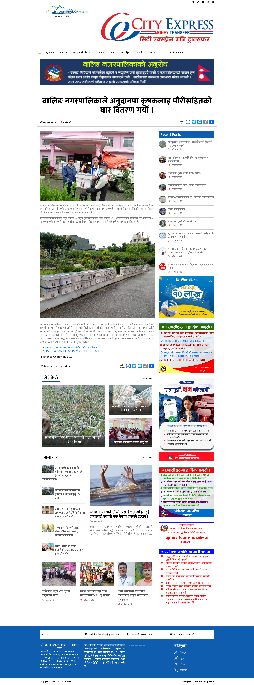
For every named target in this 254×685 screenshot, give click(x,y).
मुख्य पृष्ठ (50, 52)
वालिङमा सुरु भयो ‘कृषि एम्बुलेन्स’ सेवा (56, 593)
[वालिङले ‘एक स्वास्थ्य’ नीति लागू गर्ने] (130, 432)
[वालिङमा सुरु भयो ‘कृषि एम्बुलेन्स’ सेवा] (59, 575)
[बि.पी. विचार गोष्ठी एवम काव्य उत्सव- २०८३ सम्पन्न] (97, 575)
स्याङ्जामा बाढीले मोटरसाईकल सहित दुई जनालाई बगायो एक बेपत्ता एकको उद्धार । (120, 514)
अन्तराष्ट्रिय (125, 52)
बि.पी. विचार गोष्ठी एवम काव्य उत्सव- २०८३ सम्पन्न (95, 593)
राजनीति (139, 52)
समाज (102, 52)
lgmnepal (210, 681)
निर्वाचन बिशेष (176, 52)
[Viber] (208, 2)
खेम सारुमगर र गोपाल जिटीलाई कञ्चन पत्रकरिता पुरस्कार (133, 595)
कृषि (112, 52)
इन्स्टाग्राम (183, 670)
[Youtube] (203, 2)
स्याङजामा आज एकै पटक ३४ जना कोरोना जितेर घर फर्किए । (71, 348)
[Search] (213, 2)
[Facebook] (192, 2)
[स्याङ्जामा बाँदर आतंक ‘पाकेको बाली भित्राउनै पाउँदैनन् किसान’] (73, 416)
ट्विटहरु (183, 664)
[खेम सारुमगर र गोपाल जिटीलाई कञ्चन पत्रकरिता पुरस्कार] (135, 575)
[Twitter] (198, 2)
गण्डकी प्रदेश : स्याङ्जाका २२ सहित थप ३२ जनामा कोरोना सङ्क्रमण (74, 351)
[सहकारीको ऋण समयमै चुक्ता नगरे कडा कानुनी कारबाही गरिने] (130, 400)
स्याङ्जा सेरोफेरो (80, 52)
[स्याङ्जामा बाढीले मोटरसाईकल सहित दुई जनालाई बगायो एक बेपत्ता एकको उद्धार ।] (121, 487)
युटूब (182, 658)
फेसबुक (183, 652)
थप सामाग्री (147, 378)
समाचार (63, 52)
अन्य (151, 52)
